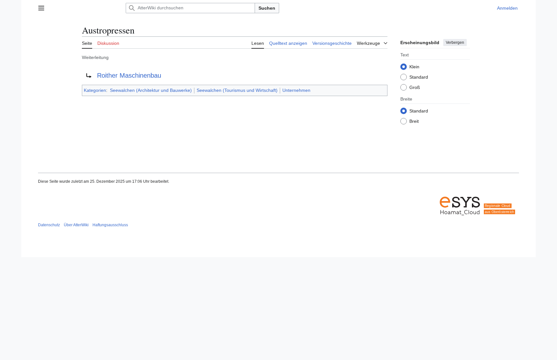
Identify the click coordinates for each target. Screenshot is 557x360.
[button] (41, 8)
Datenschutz (49, 225)
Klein (414, 66)
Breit (414, 121)
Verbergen (455, 42)
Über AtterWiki (76, 225)
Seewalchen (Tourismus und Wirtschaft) (237, 90)
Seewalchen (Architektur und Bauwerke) (151, 90)
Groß (414, 87)
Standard (418, 77)
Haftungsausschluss (110, 225)
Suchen (267, 8)
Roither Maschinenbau (129, 75)
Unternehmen (296, 90)
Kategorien (95, 90)
